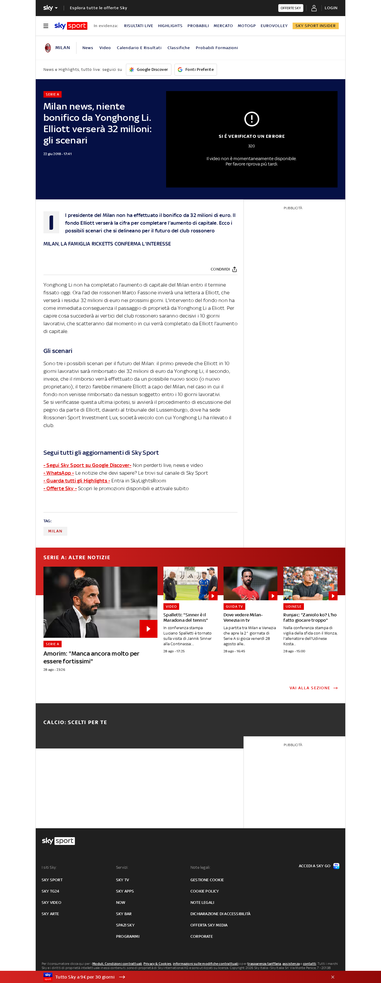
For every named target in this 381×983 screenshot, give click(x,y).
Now (121, 902)
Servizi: (122, 867)
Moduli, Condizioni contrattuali (117, 964)
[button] (181, 977)
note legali (202, 902)
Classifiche (179, 48)
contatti (309, 964)
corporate (201, 936)
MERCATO (223, 26)
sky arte (50, 914)
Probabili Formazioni (217, 48)
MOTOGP (247, 26)
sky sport (52, 880)
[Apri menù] (45, 26)
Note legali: (200, 867)
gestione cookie (207, 880)
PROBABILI (198, 26)
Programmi (127, 936)
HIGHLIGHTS (170, 26)
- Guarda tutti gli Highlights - (76, 481)
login (331, 8)
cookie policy (204, 891)
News (87, 48)
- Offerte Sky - (60, 488)
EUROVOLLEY (274, 26)
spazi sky (125, 925)
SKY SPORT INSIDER (316, 26)
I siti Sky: (49, 867)
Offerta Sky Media (208, 925)
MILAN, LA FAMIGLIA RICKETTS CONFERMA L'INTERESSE (107, 244)
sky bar (124, 914)
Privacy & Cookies (157, 964)
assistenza (291, 964)
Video (105, 48)
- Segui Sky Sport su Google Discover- (87, 465)
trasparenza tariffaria (264, 964)
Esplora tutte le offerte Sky (98, 8)
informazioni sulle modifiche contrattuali (205, 964)
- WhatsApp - (58, 473)
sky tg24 (51, 891)
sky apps (125, 891)
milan (55, 531)
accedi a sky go (314, 866)
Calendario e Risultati (139, 48)
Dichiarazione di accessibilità (220, 914)
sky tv (122, 880)
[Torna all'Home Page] (71, 26)
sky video (51, 902)
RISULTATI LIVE (138, 26)
